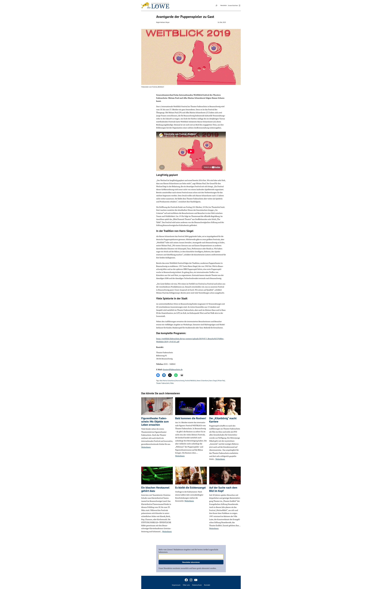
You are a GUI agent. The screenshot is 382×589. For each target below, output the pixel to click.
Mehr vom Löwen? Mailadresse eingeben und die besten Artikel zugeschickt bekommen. (148, 289)
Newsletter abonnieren (191, 300)
